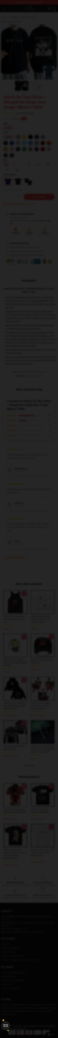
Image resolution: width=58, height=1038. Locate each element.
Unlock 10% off (5, 1025)
